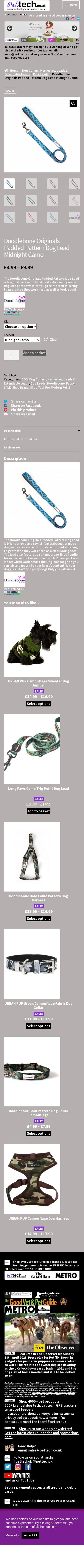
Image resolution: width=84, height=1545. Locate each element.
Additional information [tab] (20, 439)
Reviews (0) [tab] (12, 447)
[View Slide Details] (42, 29)
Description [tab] (12, 431)
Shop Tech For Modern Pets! (50, 387)
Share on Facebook (26, 405)
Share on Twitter (24, 401)
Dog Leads (40, 74)
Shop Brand (20, 387)
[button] (73, 103)
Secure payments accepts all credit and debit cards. (40, 1489)
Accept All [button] (30, 1535)
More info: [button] (12, 1535)
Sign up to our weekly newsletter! (45, 1428)
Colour (9, 335)
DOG (25, 379)
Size (7, 321)
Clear (54, 339)
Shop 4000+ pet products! (39, 1401)
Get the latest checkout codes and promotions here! (42, 1434)
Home (14, 70)
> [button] (74, 28)
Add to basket (34, 352)
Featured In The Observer (47, 15)
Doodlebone (56, 383)
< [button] (10, 28)
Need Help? (27, 1446)
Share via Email (23, 414)
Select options (38, 703)
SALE (7, 387)
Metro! (72, 15)
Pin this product (23, 409)
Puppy (70, 383)
